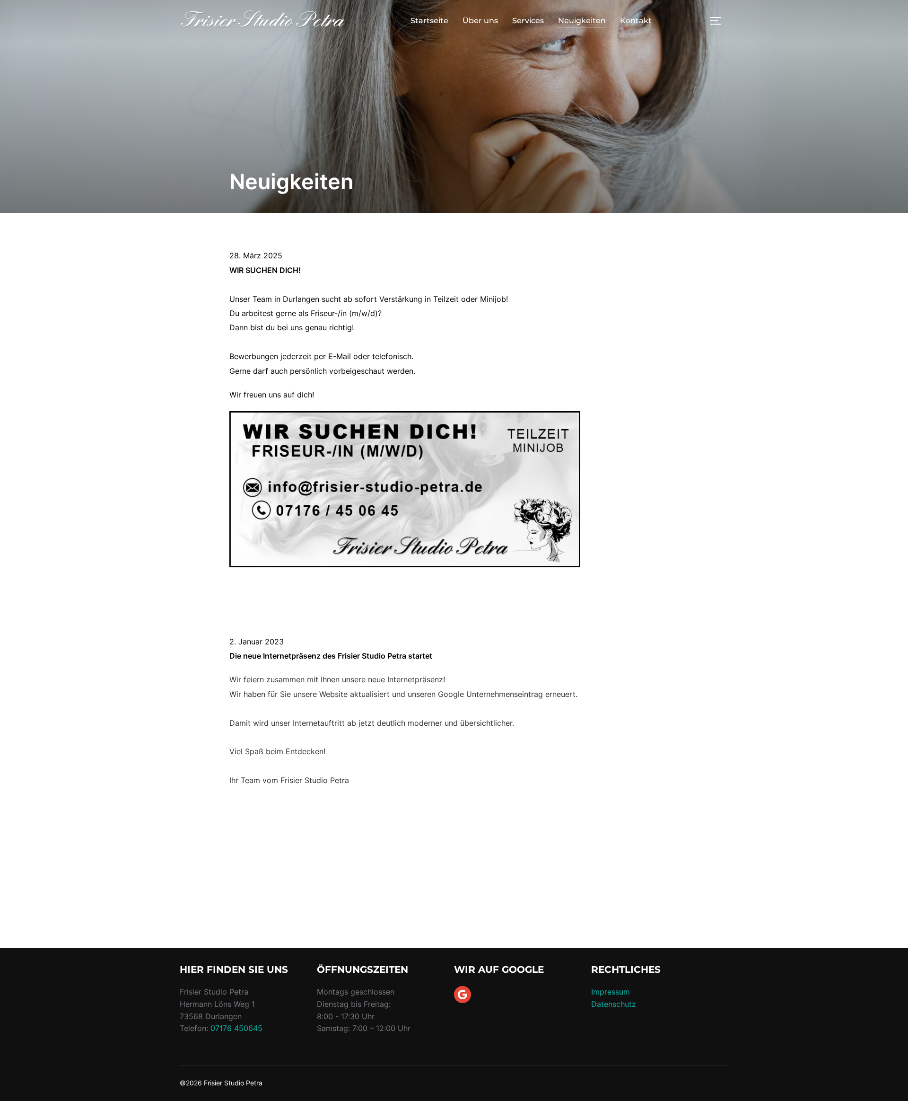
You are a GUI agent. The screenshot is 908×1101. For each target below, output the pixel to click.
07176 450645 (236, 1028)
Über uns (480, 20)
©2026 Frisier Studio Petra (221, 1083)
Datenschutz (613, 1004)
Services (528, 20)
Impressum (610, 991)
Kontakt (636, 20)
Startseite (429, 20)
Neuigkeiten (582, 20)
